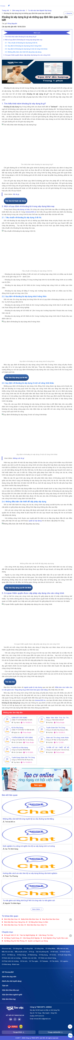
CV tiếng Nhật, (50, 948)
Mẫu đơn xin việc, (63, 948)
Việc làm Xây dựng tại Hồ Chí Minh (18, 588)
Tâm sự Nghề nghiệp (27, 935)
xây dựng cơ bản (23, 209)
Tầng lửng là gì (20, 690)
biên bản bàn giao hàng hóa (14, 922)
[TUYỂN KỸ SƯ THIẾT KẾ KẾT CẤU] (41, 750)
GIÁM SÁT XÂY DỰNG (19, 718)
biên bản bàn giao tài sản (14, 925)
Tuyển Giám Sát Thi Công (55, 728)
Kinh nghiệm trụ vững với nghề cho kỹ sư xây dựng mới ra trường (29, 846)
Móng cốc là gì (18, 458)
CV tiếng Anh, (17, 948)
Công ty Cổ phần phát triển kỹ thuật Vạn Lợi (58, 750)
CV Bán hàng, (21, 955)
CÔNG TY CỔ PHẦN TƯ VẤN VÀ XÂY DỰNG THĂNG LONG (23, 730)
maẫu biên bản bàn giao (30, 919)
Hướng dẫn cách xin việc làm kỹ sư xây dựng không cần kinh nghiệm (30, 873)
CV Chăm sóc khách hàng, (47, 958)
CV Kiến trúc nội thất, (29, 958)
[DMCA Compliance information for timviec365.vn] (21, 1027)
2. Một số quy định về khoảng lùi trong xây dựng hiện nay (22, 40)
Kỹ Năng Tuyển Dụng (11, 938)
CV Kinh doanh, (65, 952)
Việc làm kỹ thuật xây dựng (15, 201)
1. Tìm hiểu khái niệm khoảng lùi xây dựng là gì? (19, 37)
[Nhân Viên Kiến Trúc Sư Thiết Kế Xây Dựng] (41, 720)
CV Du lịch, (24, 961)
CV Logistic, (64, 961)
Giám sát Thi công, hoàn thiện (57, 737)
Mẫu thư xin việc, (7, 952)
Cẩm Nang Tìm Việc (45, 935)
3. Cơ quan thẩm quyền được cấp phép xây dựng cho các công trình (26, 55)
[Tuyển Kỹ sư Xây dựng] (7, 750)
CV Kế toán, (54, 952)
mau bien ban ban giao (50, 919)
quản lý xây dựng (35, 521)
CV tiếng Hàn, (39, 948)
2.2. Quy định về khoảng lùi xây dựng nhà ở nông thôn (23, 46)
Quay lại (68, 13)
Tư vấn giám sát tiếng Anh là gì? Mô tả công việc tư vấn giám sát (29, 900)
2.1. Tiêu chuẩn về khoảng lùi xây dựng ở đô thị (21, 43)
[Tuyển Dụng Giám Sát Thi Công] (7, 759)
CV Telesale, (44, 961)
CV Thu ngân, (33, 961)
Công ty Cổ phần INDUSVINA (21, 750)
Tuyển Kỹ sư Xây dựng (20, 747)
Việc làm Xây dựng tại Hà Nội (16, 377)
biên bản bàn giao (11, 919)
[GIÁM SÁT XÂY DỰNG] (7, 720)
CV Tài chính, (54, 961)
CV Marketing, (32, 955)
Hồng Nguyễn (12, 23)
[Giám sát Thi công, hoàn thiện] (41, 740)
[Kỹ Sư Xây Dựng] (7, 730)
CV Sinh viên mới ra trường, (11, 958)
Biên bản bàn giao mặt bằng (37, 690)
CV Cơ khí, (52, 955)
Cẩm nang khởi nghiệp (31, 938)
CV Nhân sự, (11, 955)
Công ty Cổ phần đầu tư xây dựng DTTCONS (22, 740)
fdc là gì (16, 194)
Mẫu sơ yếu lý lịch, (21, 952)
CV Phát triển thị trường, (10, 961)
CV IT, (4, 955)
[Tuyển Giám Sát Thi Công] (41, 730)
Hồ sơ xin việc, (7, 948)
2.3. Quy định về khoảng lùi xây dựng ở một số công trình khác (26, 49)
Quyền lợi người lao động (37, 941)
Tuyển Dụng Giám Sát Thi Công (23, 757)
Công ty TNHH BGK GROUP (55, 720)
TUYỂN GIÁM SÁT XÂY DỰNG (22, 737)
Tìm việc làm (10, 682)
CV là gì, (31, 952)
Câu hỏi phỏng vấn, (42, 952)
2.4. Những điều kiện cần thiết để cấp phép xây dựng (23, 52)
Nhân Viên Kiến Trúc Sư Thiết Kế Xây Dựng (58, 718)
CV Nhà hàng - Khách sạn (10, 964)
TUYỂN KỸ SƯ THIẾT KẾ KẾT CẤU (58, 747)
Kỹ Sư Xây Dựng (17, 728)
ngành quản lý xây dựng (33, 687)
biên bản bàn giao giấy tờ (36, 925)
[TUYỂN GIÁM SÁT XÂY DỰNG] (7, 740)
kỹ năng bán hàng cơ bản (38, 922)
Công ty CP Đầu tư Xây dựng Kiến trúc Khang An (57, 740)
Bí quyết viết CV (10, 935)
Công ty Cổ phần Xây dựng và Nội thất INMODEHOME (57, 730)
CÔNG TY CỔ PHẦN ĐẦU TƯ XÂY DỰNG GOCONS (22, 720)
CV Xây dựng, (43, 955)
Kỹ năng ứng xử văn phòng (14, 941)
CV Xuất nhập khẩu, (64, 955)
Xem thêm (36, 909)
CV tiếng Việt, (28, 948)
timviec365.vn (31, 212)
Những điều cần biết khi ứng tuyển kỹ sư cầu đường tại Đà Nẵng (28, 819)
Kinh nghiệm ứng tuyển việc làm (55, 938)
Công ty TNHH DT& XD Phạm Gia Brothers (22, 760)
